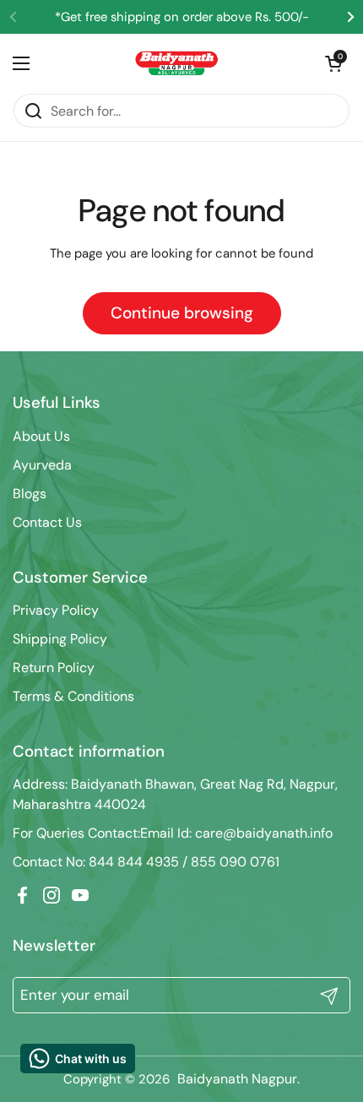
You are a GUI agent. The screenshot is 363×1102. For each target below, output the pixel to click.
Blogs (29, 493)
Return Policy (54, 667)
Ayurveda (42, 465)
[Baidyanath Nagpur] (177, 63)
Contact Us (47, 522)
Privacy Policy (56, 610)
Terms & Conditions (73, 696)
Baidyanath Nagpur (237, 1079)
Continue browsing (182, 312)
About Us (41, 436)
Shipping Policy (60, 639)
